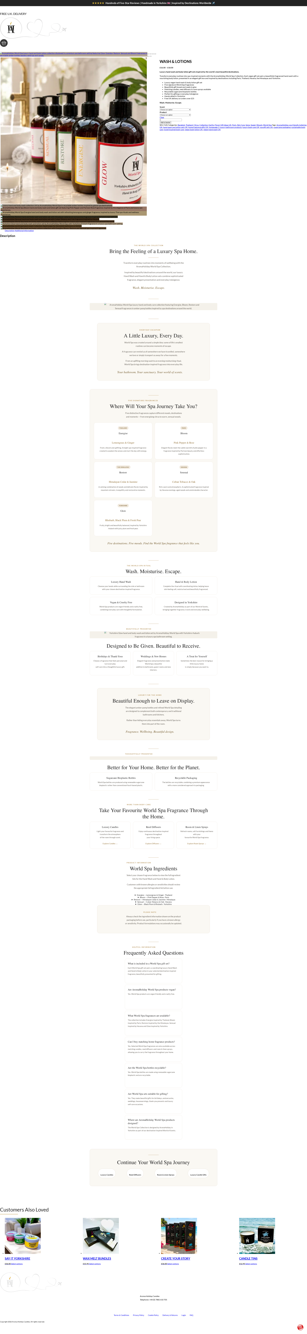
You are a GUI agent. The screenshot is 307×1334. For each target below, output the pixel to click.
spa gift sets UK (266, 127)
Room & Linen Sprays (165, 1175)
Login (184, 1315)
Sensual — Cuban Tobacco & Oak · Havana (154, 902)
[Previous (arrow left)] (148, 56)
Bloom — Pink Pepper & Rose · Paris (154, 897)
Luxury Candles (106, 1175)
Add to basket (165, 122)
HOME (87, 50)
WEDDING (200, 50)
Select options (17, 1264)
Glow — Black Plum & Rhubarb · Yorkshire (154, 904)
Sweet (253, 125)
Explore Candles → (110, 843)
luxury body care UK (250, 127)
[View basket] (4, 46)
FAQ (191, 1315)
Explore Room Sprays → (196, 843)
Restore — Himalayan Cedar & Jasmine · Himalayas (154, 899)
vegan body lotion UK (194, 129)
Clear (162, 117)
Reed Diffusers (135, 1175)
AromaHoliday (283, 125)
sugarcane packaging (282, 127)
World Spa (267, 125)
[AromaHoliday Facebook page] (150, 1310)
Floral (217, 125)
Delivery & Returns (170, 1315)
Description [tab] (10, 230)
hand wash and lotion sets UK (175, 127)
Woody (259, 125)
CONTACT (216, 50)
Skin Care (241, 125)
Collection (203, 125)
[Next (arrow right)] (151, 56)
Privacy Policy (138, 1315)
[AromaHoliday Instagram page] (157, 1310)
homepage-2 (214, 127)
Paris (234, 125)
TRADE (186, 50)
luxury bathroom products (231, 127)
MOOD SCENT (135, 50)
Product (163, 112)
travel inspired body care (174, 129)
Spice (248, 125)
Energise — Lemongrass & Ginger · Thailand (154, 895)
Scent (162, 107)
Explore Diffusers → (153, 843)
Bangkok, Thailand (185, 125)
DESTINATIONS (116, 50)
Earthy (211, 125)
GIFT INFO (154, 50)
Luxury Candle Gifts (198, 1175)
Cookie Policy (153, 1315)
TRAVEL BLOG (170, 50)
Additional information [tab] (24, 230)
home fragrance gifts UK (198, 127)
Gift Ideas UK (225, 125)
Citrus (196, 125)
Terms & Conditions (121, 1315)
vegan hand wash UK (212, 129)
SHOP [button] (99, 50)
